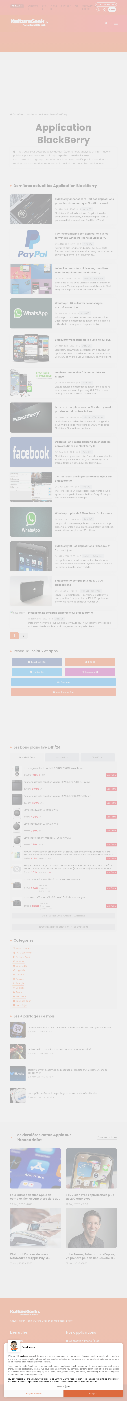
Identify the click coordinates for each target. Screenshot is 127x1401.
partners (24, 1356)
